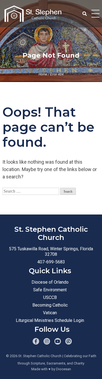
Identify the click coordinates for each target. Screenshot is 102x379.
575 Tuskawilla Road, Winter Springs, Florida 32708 (51, 251)
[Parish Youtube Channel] (57, 341)
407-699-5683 (51, 262)
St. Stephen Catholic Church (39, 356)
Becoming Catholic (50, 305)
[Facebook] (36, 341)
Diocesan (63, 369)
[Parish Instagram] (47, 341)
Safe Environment (50, 289)
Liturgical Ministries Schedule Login (50, 320)
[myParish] (68, 341)
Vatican (50, 312)
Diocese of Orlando (50, 282)
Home (43, 74)
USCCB (50, 297)
